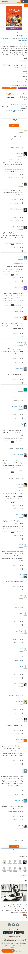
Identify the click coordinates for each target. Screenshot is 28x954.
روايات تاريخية (23, 60)
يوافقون (17, 147)
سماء (21, 871)
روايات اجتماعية (7, 65)
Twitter (13, 31)
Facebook (15, 31)
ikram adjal (17, 111)
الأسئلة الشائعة (12, 945)
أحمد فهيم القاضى (20, 864)
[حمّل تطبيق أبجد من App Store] (19, 932)
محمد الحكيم (24, 40)
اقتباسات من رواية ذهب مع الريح (19, 104)
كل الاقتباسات (9, 111)
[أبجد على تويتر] (13, 924)
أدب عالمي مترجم (23, 65)
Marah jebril (19, 740)
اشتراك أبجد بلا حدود (5, 945)
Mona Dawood (25, 864)
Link (17, 143)
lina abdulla (15, 864)
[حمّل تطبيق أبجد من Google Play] (8, 932)
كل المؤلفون (23, 916)
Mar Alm (20, 825)
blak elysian (19, 719)
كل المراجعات (14, 849)
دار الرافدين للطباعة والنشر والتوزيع (19, 81)
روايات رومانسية (15, 65)
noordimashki (4, 871)
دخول (1, 1)
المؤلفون (12, 947)
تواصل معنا (19, 945)
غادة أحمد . (10, 864)
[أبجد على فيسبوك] (17, 924)
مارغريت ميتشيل (21, 38)
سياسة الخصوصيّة (18, 951)
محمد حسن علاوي (10, 38)
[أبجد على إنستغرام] (9, 924)
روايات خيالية (17, 67)
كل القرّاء (23, 875)
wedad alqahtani (25, 871)
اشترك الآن (9, 88)
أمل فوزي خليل (18, 800)
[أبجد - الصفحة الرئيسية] (19, 1)
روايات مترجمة (23, 67)
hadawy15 (15, 871)
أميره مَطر (4, 864)
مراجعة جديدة (13, 125)
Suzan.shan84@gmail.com (9, 871)
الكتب (23, 945)
